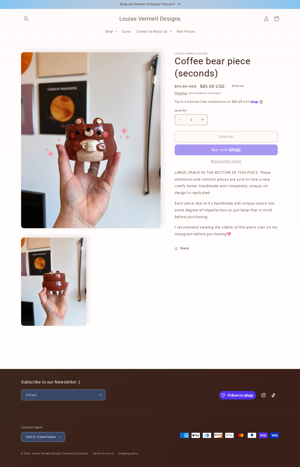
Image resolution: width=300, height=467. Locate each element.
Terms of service (103, 453)
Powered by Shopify (75, 453)
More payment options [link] (226, 161)
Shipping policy (128, 453)
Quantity (181, 110)
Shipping (181, 93)
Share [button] (184, 248)
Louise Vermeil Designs (47, 453)
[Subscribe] (100, 394)
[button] (26, 19)
